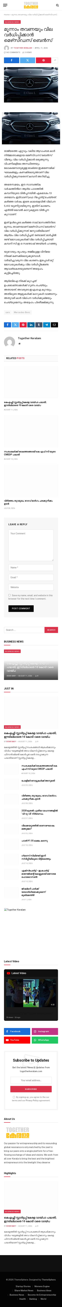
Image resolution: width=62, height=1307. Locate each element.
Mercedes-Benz (22, 312)
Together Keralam (23, 48)
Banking (33, 1299)
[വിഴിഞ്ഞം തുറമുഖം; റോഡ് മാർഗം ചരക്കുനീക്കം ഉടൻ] (31, 481)
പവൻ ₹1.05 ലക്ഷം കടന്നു (34, 840)
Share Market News (23, 1290)
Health (22, 1299)
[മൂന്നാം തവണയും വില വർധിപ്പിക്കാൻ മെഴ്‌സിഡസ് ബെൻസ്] (31, 84)
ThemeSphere (49, 1280)
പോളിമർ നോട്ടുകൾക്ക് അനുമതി (38, 780)
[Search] (57, 5)
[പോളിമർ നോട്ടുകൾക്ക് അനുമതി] (11, 784)
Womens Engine (42, 1286)
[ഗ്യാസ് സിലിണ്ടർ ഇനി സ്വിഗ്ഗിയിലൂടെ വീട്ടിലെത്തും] (11, 859)
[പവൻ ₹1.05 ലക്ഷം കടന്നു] (11, 844)
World (43, 1299)
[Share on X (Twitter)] (27, 60)
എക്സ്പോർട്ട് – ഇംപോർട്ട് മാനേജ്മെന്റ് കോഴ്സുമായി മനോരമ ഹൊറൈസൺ (38, 873)
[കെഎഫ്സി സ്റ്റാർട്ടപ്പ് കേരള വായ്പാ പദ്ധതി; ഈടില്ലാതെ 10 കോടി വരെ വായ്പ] (31, 382)
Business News (12, 22)
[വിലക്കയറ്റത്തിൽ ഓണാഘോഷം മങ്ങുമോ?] (11, 829)
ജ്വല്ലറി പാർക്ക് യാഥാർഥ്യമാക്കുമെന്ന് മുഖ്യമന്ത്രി (33, 891)
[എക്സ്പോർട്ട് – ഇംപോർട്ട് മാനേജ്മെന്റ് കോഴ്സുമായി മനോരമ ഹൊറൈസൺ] (11, 874)
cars (8, 312)
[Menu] (5, 5)
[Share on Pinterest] (43, 60)
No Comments (13, 52)
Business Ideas (44, 1290)
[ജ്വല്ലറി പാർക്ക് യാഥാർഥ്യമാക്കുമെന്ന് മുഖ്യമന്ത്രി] (11, 892)
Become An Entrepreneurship (42, 1295)
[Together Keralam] (31, 5)
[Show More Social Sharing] (55, 60)
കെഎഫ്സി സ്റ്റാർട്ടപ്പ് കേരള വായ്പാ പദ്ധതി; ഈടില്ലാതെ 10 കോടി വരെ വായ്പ (30, 667)
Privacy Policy (32, 1100)
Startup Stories (23, 1286)
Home (7, 15)
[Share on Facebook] (11, 60)
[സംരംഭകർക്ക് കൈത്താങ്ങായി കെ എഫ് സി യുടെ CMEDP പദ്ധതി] (31, 431)
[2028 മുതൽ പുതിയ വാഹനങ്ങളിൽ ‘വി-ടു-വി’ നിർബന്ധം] (11, 814)
